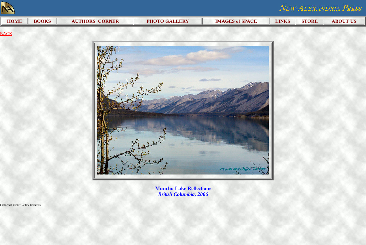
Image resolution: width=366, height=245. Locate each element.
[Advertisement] (308, 223)
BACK (6, 33)
